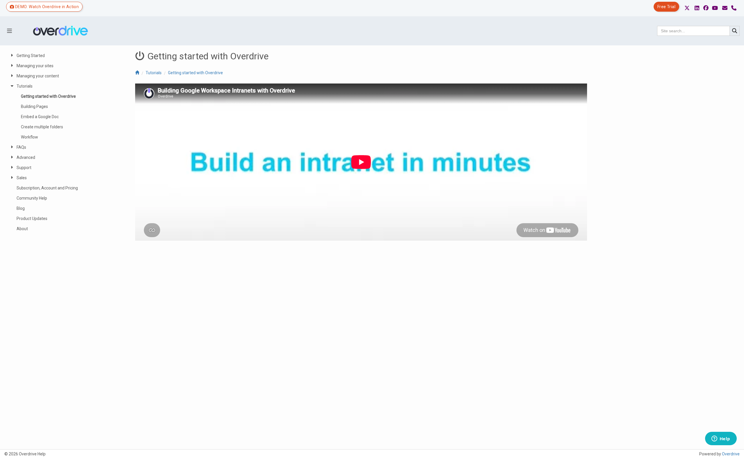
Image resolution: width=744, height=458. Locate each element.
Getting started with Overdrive (195, 72)
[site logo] (63, 31)
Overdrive (731, 454)
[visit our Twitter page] (687, 8)
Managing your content (38, 76)
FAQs (21, 147)
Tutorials (154, 72)
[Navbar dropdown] (9, 31)
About (22, 228)
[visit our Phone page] (734, 8)
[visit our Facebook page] (706, 8)
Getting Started (31, 55)
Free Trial (666, 6)
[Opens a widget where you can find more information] (721, 439)
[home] (137, 72)
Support (24, 167)
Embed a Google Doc (40, 116)
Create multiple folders (42, 127)
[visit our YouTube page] (715, 8)
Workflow (29, 137)
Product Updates (32, 218)
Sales (22, 177)
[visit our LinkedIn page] (697, 8)
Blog (21, 208)
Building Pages (34, 106)
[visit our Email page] (725, 8)
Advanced (26, 157)
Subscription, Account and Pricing (47, 188)
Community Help (32, 198)
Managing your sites (35, 65)
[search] (735, 31)
